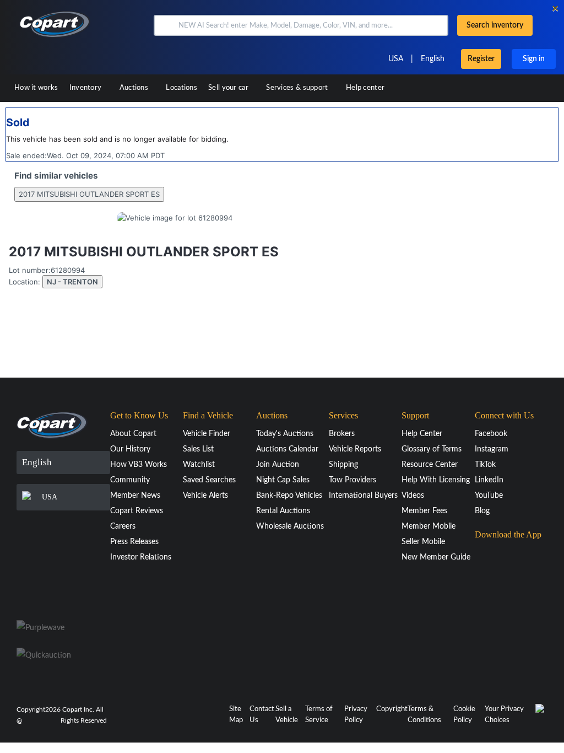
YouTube (489, 495)
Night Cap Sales (283, 480)
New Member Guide (436, 557)
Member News (135, 495)
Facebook (491, 434)
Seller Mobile (423, 542)
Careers (122, 526)
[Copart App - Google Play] (502, 587)
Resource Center (430, 465)
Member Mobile (428, 526)
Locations (181, 88)
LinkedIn (489, 480)
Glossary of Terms (432, 449)
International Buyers (363, 495)
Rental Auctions (283, 511)
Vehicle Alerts (205, 495)
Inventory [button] (86, 88)
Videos (413, 495)
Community (130, 480)
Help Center (422, 434)
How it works (36, 88)
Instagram (491, 449)
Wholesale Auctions (290, 526)
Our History (130, 449)
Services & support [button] (298, 88)
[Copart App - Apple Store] (502, 556)
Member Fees (424, 511)
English (432, 59)
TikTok (485, 465)
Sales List (198, 449)
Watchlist (199, 465)
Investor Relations (140, 557)
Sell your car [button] (229, 88)
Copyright (392, 709)
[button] (165, 25)
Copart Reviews (136, 511)
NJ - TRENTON (72, 281)
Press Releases (134, 542)
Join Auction (277, 465)
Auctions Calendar (287, 449)
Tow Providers (352, 480)
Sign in (534, 59)
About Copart (133, 434)
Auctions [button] (135, 88)
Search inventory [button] (495, 25)
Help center (365, 88)
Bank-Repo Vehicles (289, 495)
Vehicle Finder (206, 434)
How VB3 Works (138, 465)
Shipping (343, 465)
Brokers (342, 434)
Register (481, 59)
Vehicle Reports (355, 449)
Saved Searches (209, 480)
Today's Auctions (284, 434)
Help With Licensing (436, 480)
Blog (482, 511)
